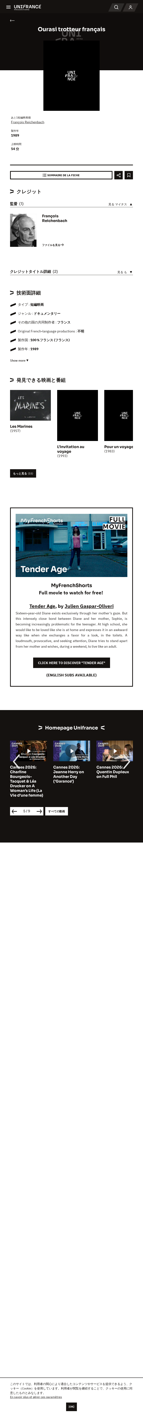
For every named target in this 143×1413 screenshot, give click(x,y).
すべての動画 (56, 811)
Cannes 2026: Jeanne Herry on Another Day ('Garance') (62, 774)
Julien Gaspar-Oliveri (89, 606)
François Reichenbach (27, 122)
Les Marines (21, 426)
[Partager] (118, 175)
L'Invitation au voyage (70, 449)
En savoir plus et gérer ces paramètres (36, 1397)
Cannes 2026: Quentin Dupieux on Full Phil (106, 772)
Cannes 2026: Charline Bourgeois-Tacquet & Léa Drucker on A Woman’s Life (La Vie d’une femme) (20, 781)
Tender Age (42, 606)
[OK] (71, 1406)
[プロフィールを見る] (130, 7)
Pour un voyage (119, 447)
